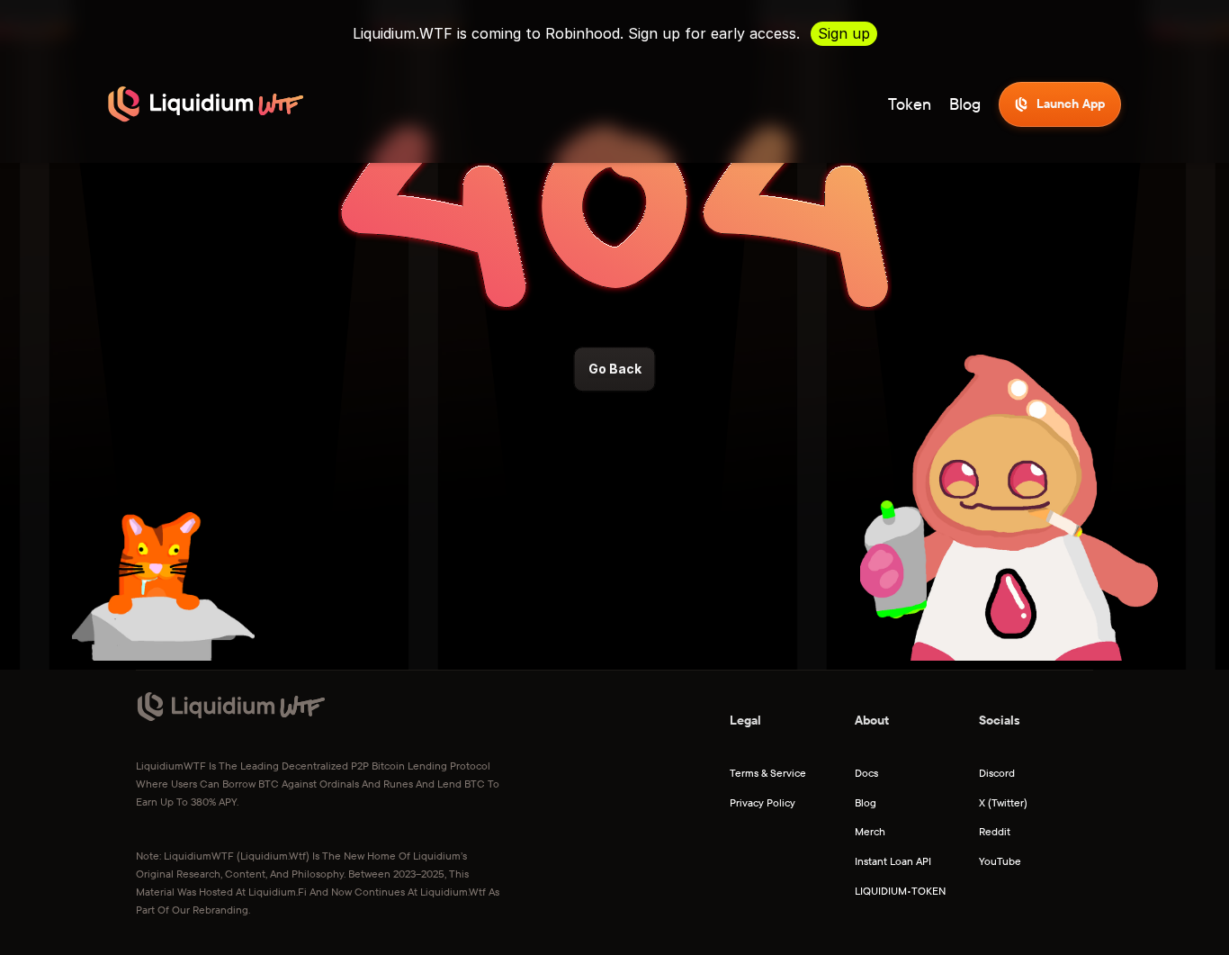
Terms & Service (768, 772)
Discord (997, 772)
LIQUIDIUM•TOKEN (900, 890)
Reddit (994, 831)
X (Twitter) (1003, 802)
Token (909, 104)
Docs (866, 772)
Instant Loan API (893, 861)
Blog (965, 104)
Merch (870, 831)
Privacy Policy (762, 802)
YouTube (1000, 861)
